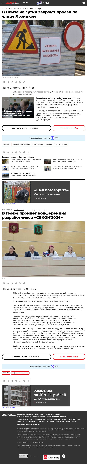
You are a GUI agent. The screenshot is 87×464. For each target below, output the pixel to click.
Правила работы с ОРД (24, 419)
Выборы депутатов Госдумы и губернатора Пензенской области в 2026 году (51, 421)
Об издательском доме (25, 414)
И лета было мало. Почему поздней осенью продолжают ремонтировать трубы (67, 160)
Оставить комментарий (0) (69, 128)
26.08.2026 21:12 (7, 210)
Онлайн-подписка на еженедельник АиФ (31, 416)
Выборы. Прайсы (74, 419)
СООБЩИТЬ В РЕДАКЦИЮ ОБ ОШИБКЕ (28, 424)
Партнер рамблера (35, 456)
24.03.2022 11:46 (7, 8)
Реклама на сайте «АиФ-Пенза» (57, 416)
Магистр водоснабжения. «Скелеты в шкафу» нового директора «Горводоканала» (26, 167)
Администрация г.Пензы (10, 77)
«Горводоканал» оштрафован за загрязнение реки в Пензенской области (26, 160)
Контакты (20, 421)
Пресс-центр (39, 414)
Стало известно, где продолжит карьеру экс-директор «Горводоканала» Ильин (68, 167)
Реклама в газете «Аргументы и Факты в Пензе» (50, 419)
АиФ (3, 278)
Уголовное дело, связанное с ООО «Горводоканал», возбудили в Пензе (23, 174)
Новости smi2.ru (9, 203)
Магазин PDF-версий (53, 414)
